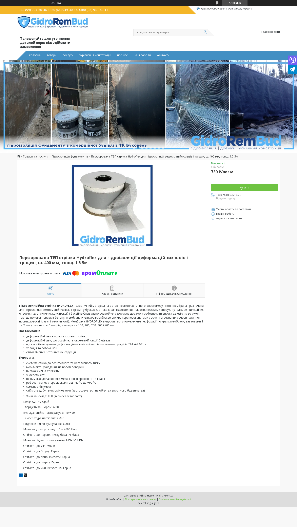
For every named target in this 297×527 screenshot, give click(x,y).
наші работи (142, 55)
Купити (244, 188)
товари (52, 55)
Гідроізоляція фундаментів (70, 156)
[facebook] (21, 476)
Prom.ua (169, 495)
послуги (68, 55)
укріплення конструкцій (95, 55)
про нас (122, 55)
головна (35, 55)
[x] (25, 476)
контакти (163, 55)
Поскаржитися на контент (140, 499)
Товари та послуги (35, 156)
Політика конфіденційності (175, 499)
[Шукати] (205, 32)
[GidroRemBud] (52, 26)
